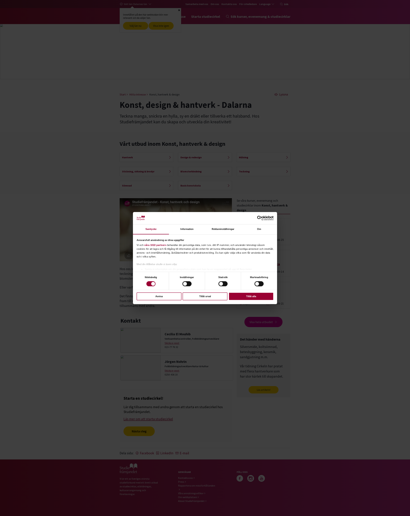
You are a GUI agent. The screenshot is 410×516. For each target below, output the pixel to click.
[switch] (187, 283)
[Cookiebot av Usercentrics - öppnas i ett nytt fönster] (260, 218)
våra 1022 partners (155, 245)
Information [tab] (186, 229)
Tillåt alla (251, 296)
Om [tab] (259, 229)
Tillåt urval (205, 296)
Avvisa (159, 296)
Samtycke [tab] (150, 229)
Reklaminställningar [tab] (223, 229)
